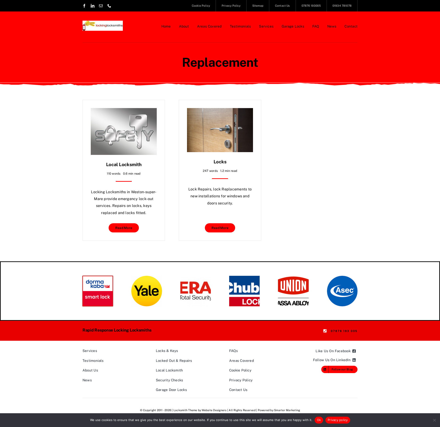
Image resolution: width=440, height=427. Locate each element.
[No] (434, 420)
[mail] (101, 6)
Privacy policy (338, 420)
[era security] (195, 277)
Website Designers (214, 410)
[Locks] (220, 111)
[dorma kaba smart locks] (98, 278)
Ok (319, 420)
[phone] (109, 6)
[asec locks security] (342, 277)
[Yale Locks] (146, 277)
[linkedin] (92, 6)
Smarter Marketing (287, 410)
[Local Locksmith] (124, 111)
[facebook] (84, 6)
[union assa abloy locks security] (293, 277)
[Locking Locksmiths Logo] (102, 22)
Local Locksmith (124, 164)
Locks (220, 162)
